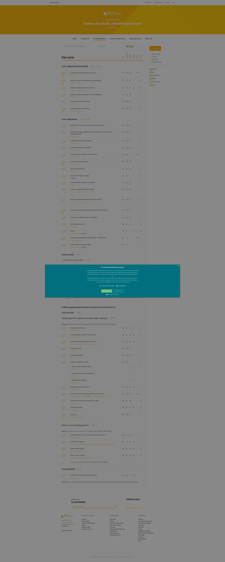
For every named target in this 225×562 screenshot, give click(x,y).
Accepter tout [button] (107, 291)
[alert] (112, 281)
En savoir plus (126, 281)
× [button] (178, 266)
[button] (112, 281)
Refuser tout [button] (118, 291)
